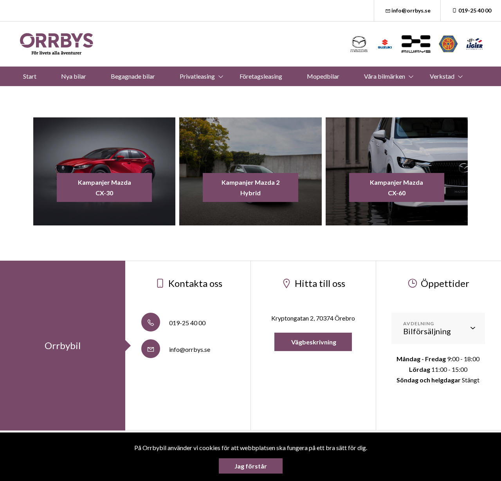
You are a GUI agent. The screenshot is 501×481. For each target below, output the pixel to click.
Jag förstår (250, 466)
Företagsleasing (261, 76)
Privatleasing (197, 76)
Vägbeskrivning (313, 342)
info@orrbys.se (411, 10)
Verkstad (442, 76)
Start (29, 76)
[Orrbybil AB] (57, 44)
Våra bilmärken (384, 76)
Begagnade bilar (133, 76)
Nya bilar (73, 76)
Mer (239, 95)
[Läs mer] (359, 44)
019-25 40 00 (474, 10)
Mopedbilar (323, 76)
